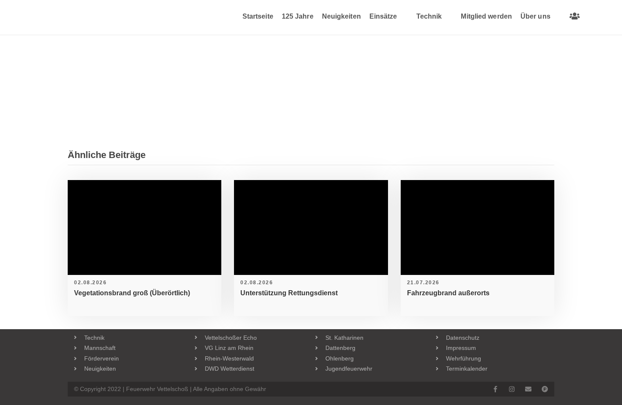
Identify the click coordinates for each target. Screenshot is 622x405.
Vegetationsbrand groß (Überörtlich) (132, 293)
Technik (429, 16)
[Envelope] (528, 389)
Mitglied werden (486, 16)
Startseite (257, 16)
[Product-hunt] (545, 389)
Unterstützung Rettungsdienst (289, 293)
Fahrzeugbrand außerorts (448, 293)
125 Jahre (298, 16)
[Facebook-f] (495, 389)
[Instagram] (512, 389)
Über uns (535, 16)
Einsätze (383, 16)
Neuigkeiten (341, 16)
